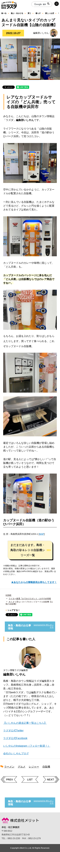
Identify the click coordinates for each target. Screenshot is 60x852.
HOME (8, 595)
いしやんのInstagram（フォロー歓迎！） (26, 745)
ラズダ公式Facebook (15, 738)
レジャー (34, 766)
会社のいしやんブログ (16, 753)
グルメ (21, 766)
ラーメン (9, 766)
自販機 (46, 766)
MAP (41, 534)
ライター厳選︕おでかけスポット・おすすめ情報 (30, 598)
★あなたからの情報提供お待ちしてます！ (34, 582)
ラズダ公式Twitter (13, 730)
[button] (30, 550)
